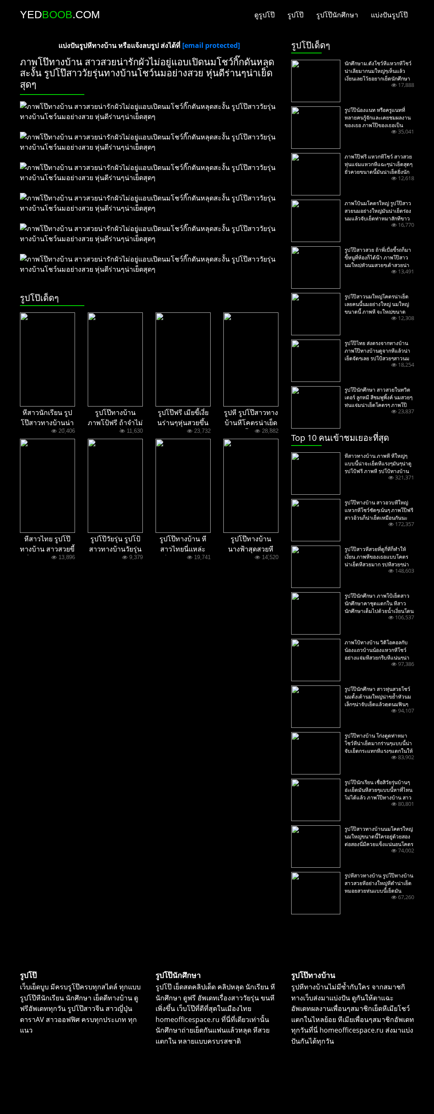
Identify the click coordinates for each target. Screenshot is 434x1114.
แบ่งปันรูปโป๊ (389, 14)
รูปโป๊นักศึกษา (337, 14)
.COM (60, 14)
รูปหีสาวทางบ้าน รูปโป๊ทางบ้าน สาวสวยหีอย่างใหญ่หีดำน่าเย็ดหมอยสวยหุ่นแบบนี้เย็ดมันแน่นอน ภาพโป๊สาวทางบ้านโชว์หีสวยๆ (379, 891)
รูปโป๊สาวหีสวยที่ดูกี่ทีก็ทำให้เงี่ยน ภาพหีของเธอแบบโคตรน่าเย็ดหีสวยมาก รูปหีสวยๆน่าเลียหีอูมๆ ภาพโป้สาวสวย (377, 561)
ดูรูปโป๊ (264, 14)
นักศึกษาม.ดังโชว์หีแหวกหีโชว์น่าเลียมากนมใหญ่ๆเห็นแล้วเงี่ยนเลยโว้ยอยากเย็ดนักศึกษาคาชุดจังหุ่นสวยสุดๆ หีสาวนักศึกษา (378, 78)
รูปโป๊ (295, 14)
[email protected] (211, 45)
